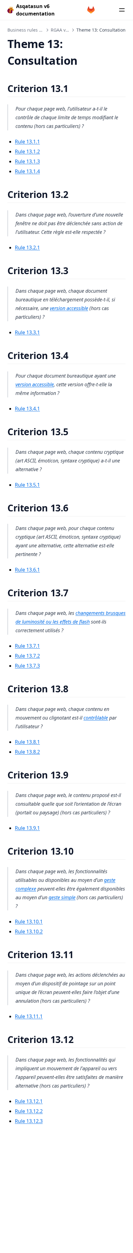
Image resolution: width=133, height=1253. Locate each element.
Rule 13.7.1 (27, 645)
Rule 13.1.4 (27, 171)
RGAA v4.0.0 (63, 30)
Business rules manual (31, 30)
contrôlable (96, 717)
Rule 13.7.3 (27, 665)
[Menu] (122, 10)
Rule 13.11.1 (29, 1016)
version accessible (69, 308)
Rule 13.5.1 (27, 484)
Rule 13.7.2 (27, 655)
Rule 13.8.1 (27, 741)
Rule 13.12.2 (29, 1111)
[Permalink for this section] (76, 88)
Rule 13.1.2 (27, 151)
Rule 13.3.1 (27, 332)
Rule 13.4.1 (27, 408)
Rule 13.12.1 (29, 1101)
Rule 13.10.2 (29, 931)
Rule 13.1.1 (27, 141)
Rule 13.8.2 (27, 751)
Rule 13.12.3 (29, 1121)
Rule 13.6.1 (27, 569)
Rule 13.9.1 (27, 828)
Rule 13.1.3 (27, 161)
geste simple (62, 897)
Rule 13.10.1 (29, 921)
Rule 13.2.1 (27, 247)
